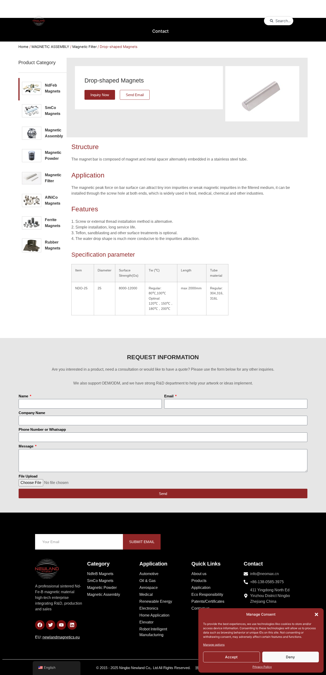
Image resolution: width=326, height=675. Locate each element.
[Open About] (108, 10)
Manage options (214, 644)
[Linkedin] (72, 625)
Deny (290, 657)
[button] (316, 614)
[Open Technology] (176, 10)
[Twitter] (50, 625)
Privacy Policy (262, 667)
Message (26, 446)
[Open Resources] (246, 10)
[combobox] (279, 20)
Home (23, 47)
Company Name (32, 413)
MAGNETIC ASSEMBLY (50, 47)
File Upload (28, 476)
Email (169, 396)
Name (24, 396)
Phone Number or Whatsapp (42, 429)
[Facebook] (40, 625)
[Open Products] (139, 10)
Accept (231, 657)
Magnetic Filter (84, 47)
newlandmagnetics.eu (61, 637)
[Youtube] (61, 625)
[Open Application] (212, 10)
